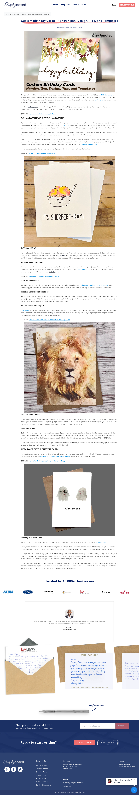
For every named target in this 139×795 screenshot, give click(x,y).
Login (114, 5)
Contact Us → (67, 787)
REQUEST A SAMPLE (127, 5)
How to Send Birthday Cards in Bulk (42, 114)
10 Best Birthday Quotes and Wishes (42, 153)
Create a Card (101, 542)
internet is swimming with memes (95, 285)
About (83, 5)
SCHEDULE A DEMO (108, 743)
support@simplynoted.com (73, 783)
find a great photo (83, 269)
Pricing (75, 5)
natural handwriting (89, 144)
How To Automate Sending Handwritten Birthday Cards (49, 320)
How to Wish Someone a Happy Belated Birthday (47, 461)
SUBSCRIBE (122, 727)
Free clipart (25, 310)
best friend (99, 100)
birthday (66, 125)
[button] (18, 621)
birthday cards (106, 95)
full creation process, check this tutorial (55, 456)
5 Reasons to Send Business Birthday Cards (45, 276)
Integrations (65, 5)
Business (54, 5)
